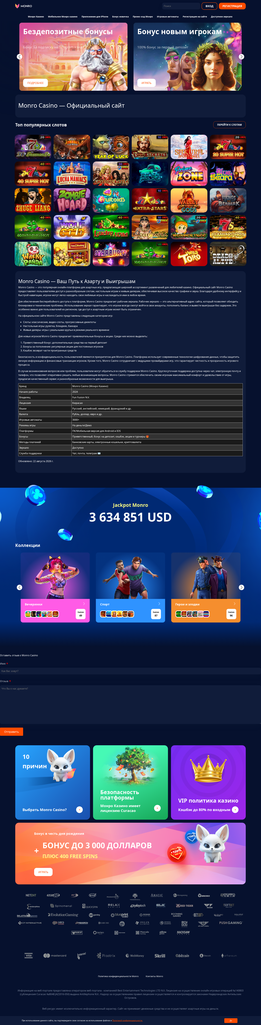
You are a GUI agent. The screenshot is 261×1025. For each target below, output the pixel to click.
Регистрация (232, 6)
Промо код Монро (143, 16)
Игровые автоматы (168, 16)
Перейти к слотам (229, 124)
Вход (209, 6)
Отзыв (4, 681)
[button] (19, 587)
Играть (146, 83)
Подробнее (35, 83)
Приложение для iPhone (95, 16)
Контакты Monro (154, 976)
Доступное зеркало (221, 16)
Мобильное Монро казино (62, 16)
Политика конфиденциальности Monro (118, 976)
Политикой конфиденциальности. (127, 1020)
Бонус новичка (120, 16)
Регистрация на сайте (195, 16)
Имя (2, 663)
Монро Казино (36, 16)
